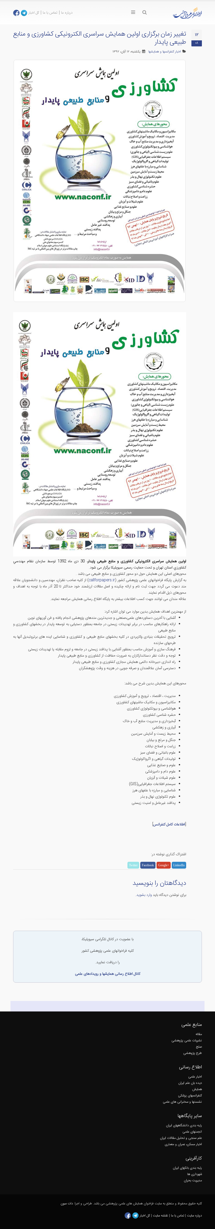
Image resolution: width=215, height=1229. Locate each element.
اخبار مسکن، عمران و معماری (183, 1144)
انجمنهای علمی (192, 1132)
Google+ (163, 865)
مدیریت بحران (193, 1180)
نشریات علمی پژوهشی (186, 1040)
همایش (197, 1089)
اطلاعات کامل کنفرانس (169, 824)
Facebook (148, 865)
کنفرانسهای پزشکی (190, 1095)
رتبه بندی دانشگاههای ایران (184, 1125)
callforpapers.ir (102, 580)
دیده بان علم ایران (190, 1083)
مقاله (199, 1034)
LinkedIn (179, 865)
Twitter (133, 865)
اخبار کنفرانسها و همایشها (164, 52)
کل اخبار (33, 13)
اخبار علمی (195, 1077)
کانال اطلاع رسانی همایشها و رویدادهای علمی (107, 974)
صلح (199, 1047)
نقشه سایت (161, 1216)
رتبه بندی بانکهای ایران (187, 1168)
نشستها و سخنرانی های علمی (182, 1102)
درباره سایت (194, 1216)
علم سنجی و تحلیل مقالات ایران (181, 1138)
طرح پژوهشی (192, 1053)
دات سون (67, 1203)
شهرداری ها (194, 1174)
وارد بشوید (144, 895)
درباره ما (67, 13)
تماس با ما (50, 13)
